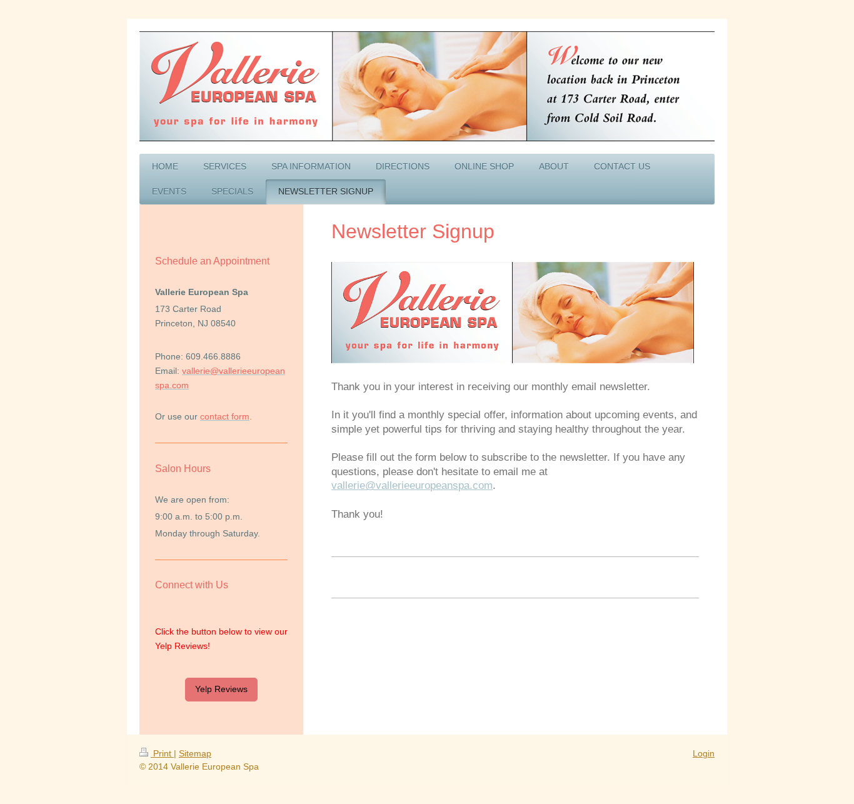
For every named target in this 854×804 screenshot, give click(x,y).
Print (162, 753)
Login (704, 753)
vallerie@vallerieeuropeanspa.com (412, 485)
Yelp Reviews (221, 689)
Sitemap (195, 753)
